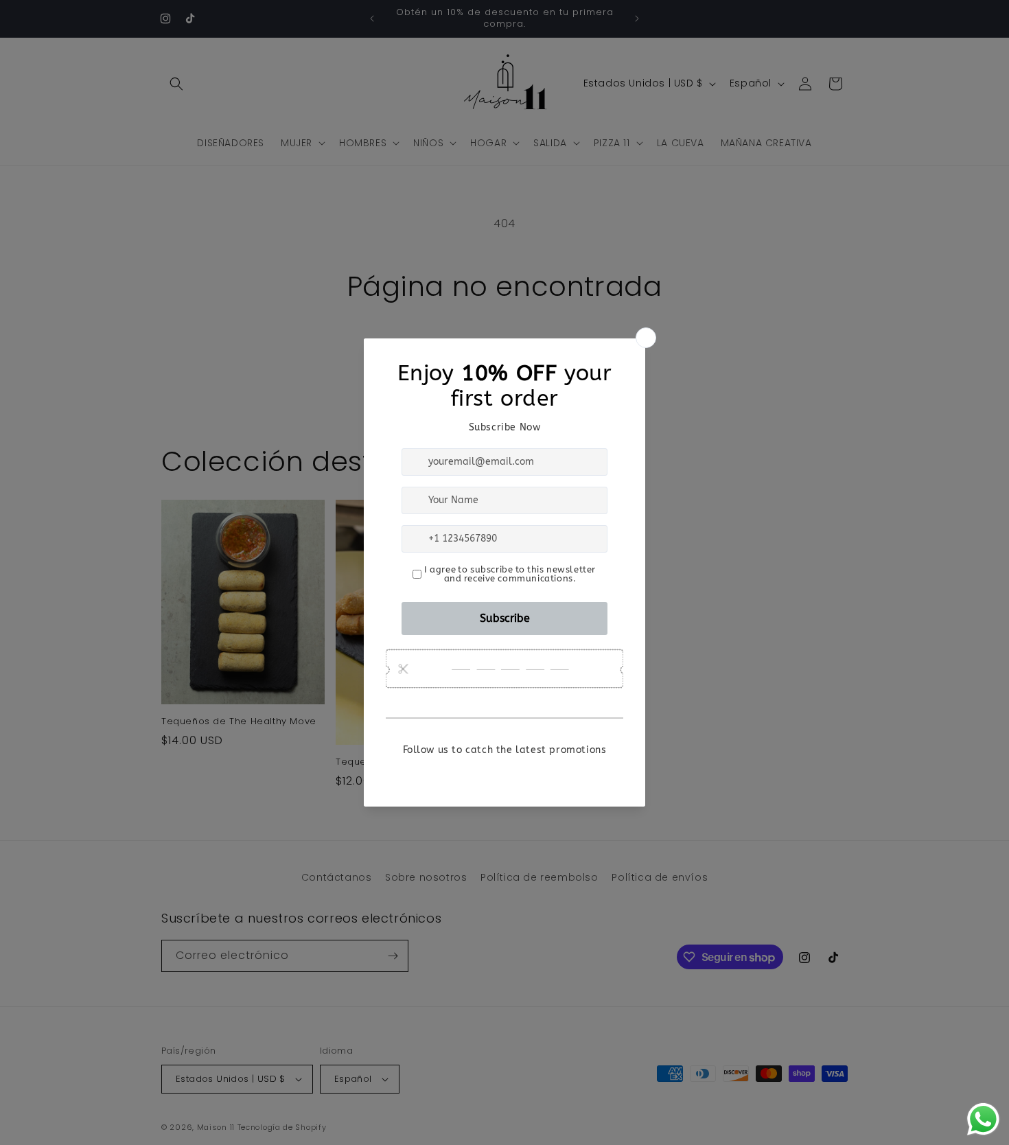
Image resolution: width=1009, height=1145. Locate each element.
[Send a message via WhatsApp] (983, 1119)
